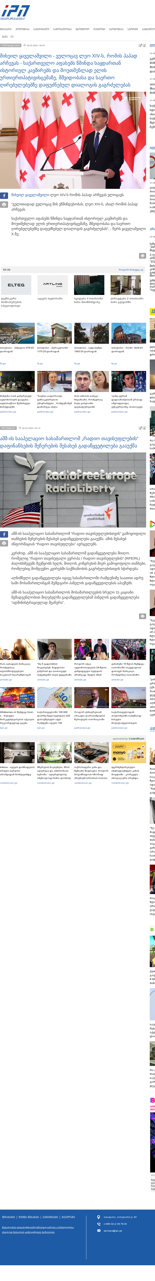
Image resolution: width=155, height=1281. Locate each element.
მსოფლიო (82, 29)
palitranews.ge (82, 727)
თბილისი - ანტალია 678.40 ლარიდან (17, 349)
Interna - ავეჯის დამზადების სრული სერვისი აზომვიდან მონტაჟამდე (17, 771)
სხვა (5, 36)
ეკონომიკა (116, 29)
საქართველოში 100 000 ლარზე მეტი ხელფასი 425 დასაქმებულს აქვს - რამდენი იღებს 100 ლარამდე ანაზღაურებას (53, 719)
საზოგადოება (62, 29)
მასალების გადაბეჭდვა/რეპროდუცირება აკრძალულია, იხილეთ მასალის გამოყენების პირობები (38, 1230)
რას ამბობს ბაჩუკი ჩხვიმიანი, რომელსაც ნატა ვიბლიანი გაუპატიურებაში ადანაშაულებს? (88, 403)
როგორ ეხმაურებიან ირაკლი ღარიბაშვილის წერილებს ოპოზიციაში (89, 716)
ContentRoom (136, 738)
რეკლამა (68, 1217)
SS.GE (6, 269)
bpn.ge (3, 727)
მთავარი (6, 29)
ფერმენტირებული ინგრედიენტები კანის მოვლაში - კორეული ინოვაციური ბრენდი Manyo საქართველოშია (126, 774)
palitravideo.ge (8, 411)
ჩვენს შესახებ (29, 1217)
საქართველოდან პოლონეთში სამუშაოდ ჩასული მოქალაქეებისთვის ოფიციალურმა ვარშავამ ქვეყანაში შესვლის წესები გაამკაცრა (128, 723)
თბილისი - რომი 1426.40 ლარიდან (126, 349)
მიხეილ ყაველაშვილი (30, 195)
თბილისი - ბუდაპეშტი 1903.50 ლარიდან (88, 349)
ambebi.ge (6, 679)
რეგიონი (99, 29)
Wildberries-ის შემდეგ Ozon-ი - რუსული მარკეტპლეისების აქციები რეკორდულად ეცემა (17, 717)
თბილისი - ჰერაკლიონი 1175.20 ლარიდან (52, 349)
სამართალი (41, 29)
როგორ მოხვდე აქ (131, 269)
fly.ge (3, 363)
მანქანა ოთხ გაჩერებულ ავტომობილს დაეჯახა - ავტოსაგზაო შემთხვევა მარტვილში (16, 401)
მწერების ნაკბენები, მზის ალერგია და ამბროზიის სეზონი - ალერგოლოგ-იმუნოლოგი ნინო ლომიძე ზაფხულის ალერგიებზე (54, 774)
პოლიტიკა (22, 29)
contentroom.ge (8, 783)
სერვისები (50, 1217)
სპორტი (133, 29)
